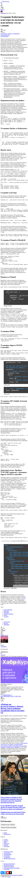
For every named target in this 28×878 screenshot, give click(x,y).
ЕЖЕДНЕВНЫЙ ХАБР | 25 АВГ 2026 (11, 696)
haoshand (3, 13)
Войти (5, 832)
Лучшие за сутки (5, 824)
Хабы (5, 842)
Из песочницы (4, 36)
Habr (9, 876)
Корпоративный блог (9, 863)
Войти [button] (2, 9)
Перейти (3, 692)
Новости (6, 840)
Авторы (6, 845)
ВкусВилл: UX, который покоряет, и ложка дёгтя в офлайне (14, 746)
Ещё (5, 817)
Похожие (12, 824)
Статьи (5, 839)
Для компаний (7, 854)
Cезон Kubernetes (5, 35)
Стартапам (6, 869)
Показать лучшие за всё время (8, 827)
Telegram (3, 655)
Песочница (7, 846)
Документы (7, 855)
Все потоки (6, 1)
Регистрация (7, 834)
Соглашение (7, 857)
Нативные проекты (9, 866)
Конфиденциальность (9, 858)
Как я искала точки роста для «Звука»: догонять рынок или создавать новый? (14, 744)
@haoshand (3, 646)
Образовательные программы (11, 868)
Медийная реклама (9, 865)
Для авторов (7, 853)
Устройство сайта (8, 851)
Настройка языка (5, 875)
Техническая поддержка (16, 875)
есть (24, 597)
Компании (6, 843)
